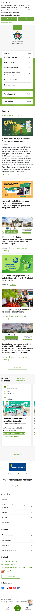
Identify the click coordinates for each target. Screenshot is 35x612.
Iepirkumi (5, 512)
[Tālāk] (31, 467)
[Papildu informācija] (16, 561)
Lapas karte (6, 545)
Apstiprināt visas (26, 19)
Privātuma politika (7, 535)
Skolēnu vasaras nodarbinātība (18, 316)
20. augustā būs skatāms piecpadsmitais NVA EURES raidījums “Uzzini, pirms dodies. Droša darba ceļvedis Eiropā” (17, 240)
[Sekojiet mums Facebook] (2, 588)
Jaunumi (16, 175)
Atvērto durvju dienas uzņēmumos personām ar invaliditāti (17, 506)
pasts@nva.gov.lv (9, 565)
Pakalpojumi (9, 94)
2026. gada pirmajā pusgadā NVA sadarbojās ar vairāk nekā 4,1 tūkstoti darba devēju (17, 278)
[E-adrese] (5, 571)
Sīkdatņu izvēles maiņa (9, 550)
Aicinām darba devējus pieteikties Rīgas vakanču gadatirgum (16, 140)
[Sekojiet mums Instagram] (14, 588)
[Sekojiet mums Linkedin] (18, 588)
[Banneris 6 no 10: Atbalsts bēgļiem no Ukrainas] (17, 467)
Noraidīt (9, 19)
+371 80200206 (9, 562)
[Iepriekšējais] (3, 467)
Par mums (5, 522)
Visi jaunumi (17, 367)
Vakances (5, 500)
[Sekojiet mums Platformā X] (6, 588)
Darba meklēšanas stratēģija (11, 436)
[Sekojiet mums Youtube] (10, 588)
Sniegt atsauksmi (17, 486)
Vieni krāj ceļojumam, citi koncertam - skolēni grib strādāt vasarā (17, 311)
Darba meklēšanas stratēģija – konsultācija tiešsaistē (15, 420)
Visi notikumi (17, 454)
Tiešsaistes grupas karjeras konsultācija (14, 433)
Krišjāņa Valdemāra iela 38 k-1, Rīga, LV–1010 (18, 567)
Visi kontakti (11, 576)
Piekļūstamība (6, 540)
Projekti (4, 517)
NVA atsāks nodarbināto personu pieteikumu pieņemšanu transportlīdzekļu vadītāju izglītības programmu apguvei (16, 204)
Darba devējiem (7, 175)
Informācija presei (22, 248)
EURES (12, 248)
